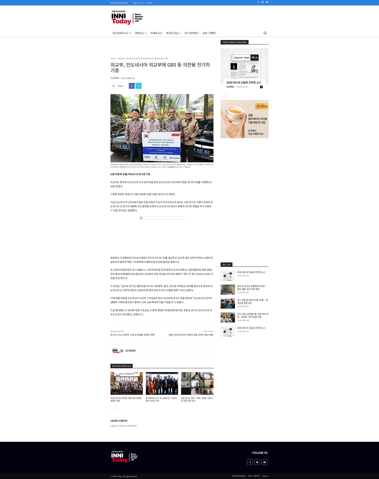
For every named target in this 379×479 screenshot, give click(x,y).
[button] (265, 32)
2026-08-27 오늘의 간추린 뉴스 (251, 327)
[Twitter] (139, 86)
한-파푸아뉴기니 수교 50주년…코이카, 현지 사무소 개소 (161, 399)
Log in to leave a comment (123, 425)
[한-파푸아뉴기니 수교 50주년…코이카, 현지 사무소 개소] (162, 383)
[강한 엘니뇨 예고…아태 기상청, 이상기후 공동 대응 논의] (197, 383)
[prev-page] (112, 408)
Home (112, 58)
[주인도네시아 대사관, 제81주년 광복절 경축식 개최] (126, 383)
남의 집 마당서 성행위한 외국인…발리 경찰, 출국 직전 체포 (252, 287)
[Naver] (262, 2)
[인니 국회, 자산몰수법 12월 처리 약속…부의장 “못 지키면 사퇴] (228, 318)
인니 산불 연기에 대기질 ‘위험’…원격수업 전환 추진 (252, 301)
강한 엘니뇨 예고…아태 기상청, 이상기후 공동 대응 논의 (197, 399)
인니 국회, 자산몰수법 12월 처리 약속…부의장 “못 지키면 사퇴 (252, 315)
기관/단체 (121, 58)
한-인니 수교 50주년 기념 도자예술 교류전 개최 (132, 334)
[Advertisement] (98, 77)
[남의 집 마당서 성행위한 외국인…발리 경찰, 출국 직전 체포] (228, 290)
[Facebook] (258, 2)
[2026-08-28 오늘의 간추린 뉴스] (245, 65)
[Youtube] (267, 2)
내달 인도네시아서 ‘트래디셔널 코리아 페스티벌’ (190, 334)
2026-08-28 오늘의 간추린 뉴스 (244, 82)
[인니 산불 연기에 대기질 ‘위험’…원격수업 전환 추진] (228, 304)
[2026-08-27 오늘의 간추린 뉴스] (228, 331)
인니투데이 (115, 78)
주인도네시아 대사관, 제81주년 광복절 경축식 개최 (126, 399)
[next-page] (117, 408)
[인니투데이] (118, 351)
